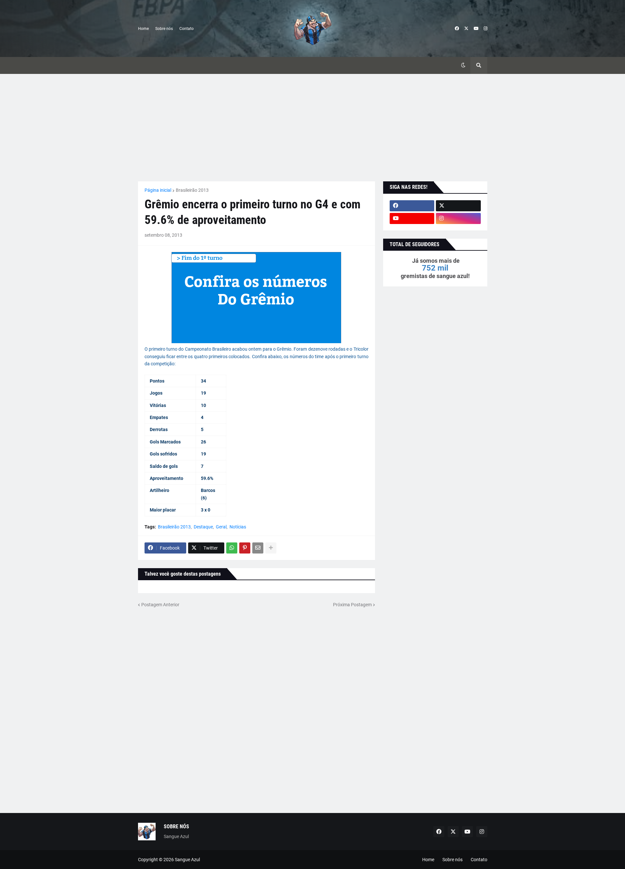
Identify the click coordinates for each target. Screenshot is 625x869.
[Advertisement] (312, 127)
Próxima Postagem (352, 604)
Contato (186, 28)
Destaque (203, 527)
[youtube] (476, 28)
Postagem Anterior (160, 604)
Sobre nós (164, 28)
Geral (221, 527)
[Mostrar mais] (270, 548)
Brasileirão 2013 (192, 190)
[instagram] (485, 28)
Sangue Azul (187, 859)
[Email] (257, 548)
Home (143, 28)
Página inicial (158, 190)
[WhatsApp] (231, 548)
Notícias (237, 527)
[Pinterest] (244, 548)
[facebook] (457, 28)
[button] (463, 65)
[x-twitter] (466, 28)
